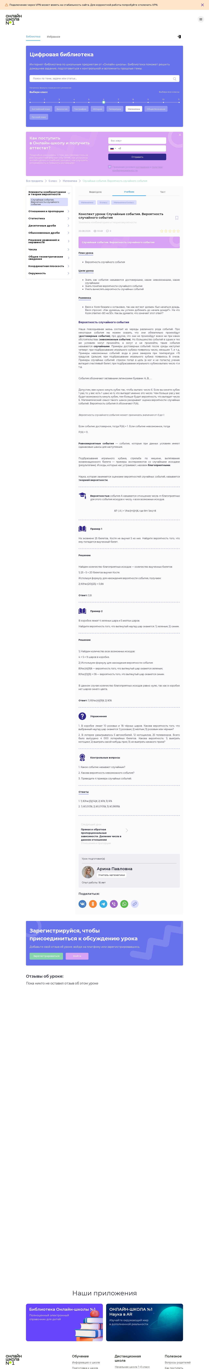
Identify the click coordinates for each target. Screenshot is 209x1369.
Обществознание (156, 109)
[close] (180, 135)
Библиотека (33, 36)
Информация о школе (86, 1362)
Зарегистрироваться (46, 956)
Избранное (53, 36)
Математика (134, 109)
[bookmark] (177, 218)
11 (178, 99)
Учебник (129, 191)
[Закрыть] (202, 5)
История (97, 109)
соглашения (142, 166)
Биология (62, 109)
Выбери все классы (169, 92)
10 (163, 99)
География (80, 109)
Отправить (137, 157)
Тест (162, 192)
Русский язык (39, 117)
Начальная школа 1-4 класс (132, 1367)
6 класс (103, 202)
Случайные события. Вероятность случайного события (45, 202)
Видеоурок (95, 192)
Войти (77, 956)
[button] (112, 148)
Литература (115, 109)
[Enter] (180, 37)
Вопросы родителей (178, 1362)
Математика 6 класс (124, 202)
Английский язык (41, 109)
